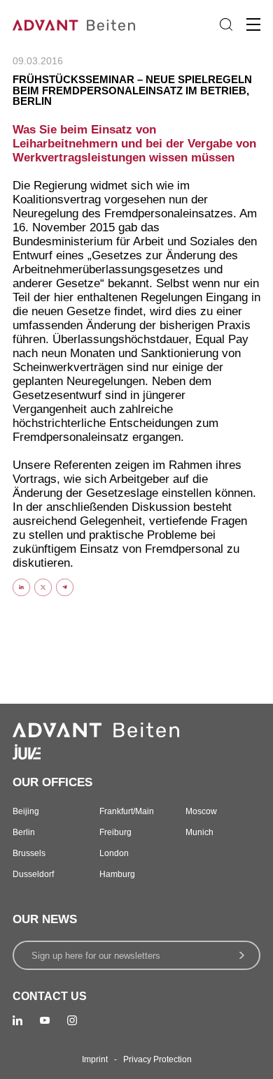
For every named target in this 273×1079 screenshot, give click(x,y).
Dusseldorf (33, 874)
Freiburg (115, 832)
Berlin (24, 832)
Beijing (26, 811)
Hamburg (117, 874)
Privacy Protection (157, 1059)
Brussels (29, 853)
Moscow (201, 811)
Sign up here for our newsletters (95, 955)
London (114, 853)
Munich (200, 832)
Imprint (95, 1059)
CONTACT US (50, 996)
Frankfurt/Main (126, 811)
